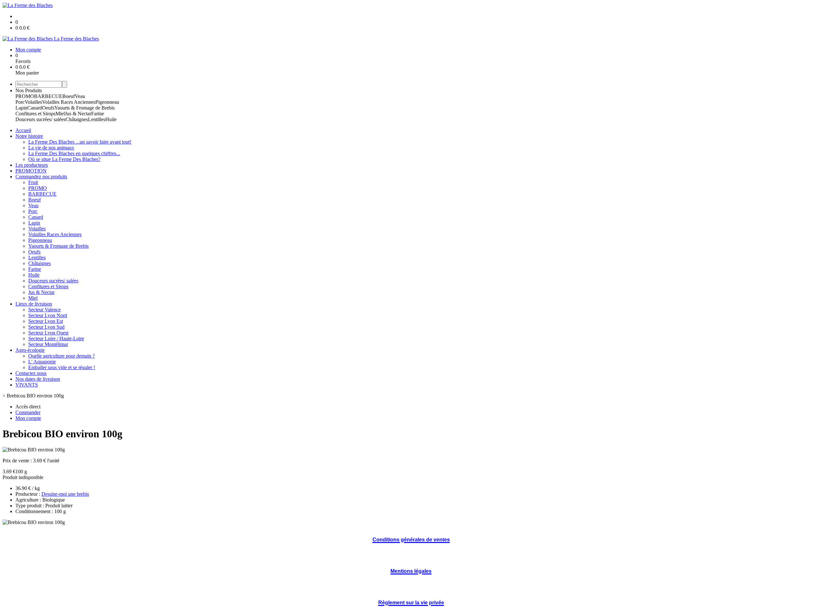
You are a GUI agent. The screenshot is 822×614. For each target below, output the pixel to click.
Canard (34, 108)
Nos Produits (28, 90)
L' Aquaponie (42, 361)
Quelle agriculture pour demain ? (61, 356)
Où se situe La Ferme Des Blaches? (64, 159)
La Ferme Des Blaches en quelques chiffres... (74, 153)
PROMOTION (31, 171)
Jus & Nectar (78, 113)
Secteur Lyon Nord (47, 315)
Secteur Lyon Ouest (48, 332)
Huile (111, 119)
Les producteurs (31, 165)
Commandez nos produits (41, 176)
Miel (60, 113)
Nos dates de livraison (37, 379)
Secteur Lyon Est (45, 321)
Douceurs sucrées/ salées (40, 119)
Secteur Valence (44, 309)
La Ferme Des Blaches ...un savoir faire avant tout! (79, 142)
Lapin (21, 108)
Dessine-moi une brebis (65, 494)
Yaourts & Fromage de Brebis (84, 108)
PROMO (24, 96)
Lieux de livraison (33, 304)
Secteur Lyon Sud (46, 327)
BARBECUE (48, 96)
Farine (97, 113)
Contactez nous (31, 373)
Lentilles (96, 119)
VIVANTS (26, 384)
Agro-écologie (30, 350)
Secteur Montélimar (48, 344)
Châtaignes (77, 119)
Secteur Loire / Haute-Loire (56, 338)
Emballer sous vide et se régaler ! (61, 367)
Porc (20, 102)
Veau (80, 96)
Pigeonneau (107, 102)
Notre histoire (29, 136)
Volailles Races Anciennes (68, 102)
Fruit (33, 182)
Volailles (33, 102)
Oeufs (48, 108)
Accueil (23, 130)
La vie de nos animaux (51, 147)
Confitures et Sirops (35, 113)
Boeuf (68, 96)
